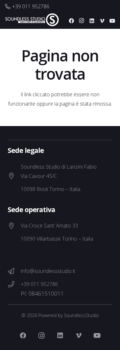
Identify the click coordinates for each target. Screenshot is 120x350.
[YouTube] (112, 21)
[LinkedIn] (92, 21)
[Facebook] (71, 21)
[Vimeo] (102, 21)
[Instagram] (81, 21)
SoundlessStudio (81, 315)
